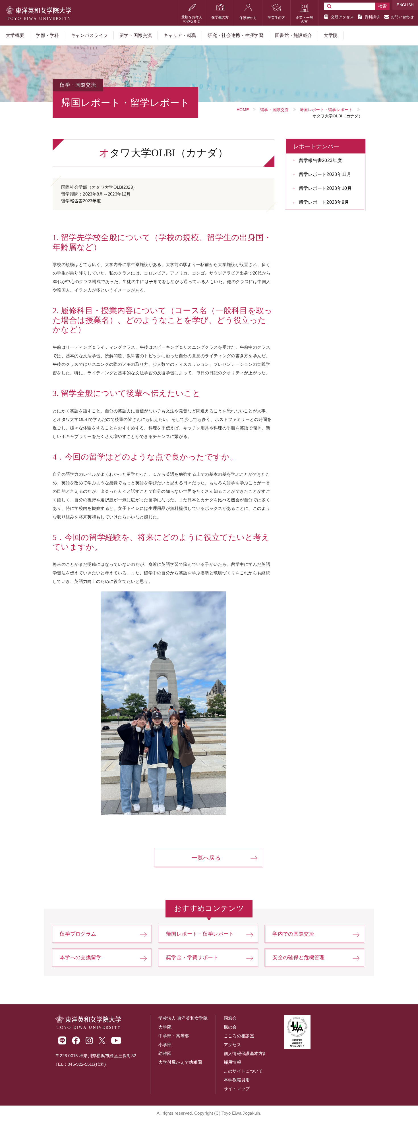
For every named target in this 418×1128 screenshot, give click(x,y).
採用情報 (232, 1062)
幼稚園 (164, 1053)
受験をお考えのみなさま (191, 19)
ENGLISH (405, 5)
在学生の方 (220, 17)
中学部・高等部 (173, 1035)
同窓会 (230, 1018)
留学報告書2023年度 (320, 160)
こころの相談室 (239, 1035)
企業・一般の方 (304, 20)
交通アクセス (342, 17)
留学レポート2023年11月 (325, 174)
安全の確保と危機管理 (298, 957)
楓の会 (230, 1027)
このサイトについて (243, 1071)
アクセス (232, 1044)
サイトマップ (237, 1088)
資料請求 (372, 17)
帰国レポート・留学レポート (326, 109)
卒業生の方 (276, 18)
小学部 (164, 1044)
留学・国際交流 (274, 109)
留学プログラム (78, 934)
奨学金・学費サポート (192, 957)
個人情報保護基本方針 (245, 1053)
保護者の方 (248, 18)
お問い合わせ (402, 17)
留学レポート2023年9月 (324, 202)
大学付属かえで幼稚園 (180, 1062)
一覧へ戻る (206, 858)
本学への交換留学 (81, 957)
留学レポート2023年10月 (325, 188)
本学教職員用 (237, 1079)
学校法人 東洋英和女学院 (183, 1018)
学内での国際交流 (293, 934)
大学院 (164, 1027)
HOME (243, 109)
